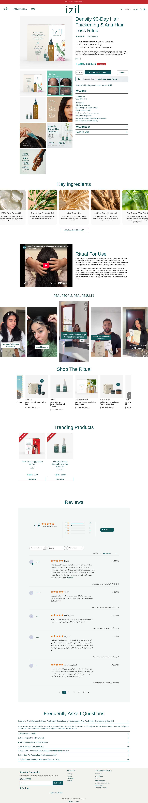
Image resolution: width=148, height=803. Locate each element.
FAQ (96, 778)
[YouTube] (28, 788)
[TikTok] (25, 788)
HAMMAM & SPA (20, 9)
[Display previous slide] (2, 331)
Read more (70, 577)
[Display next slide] (145, 331)
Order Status (99, 776)
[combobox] (56, 548)
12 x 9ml (60, 470)
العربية (135, 9)
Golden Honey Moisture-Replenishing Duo (111, 401)
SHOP (6, 9)
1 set (78, 58)
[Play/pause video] (86, 309)
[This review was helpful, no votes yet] (112, 584)
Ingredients (70, 778)
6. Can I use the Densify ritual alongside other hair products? (43, 751)
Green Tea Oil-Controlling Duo (33, 400)
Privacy (71, 801)
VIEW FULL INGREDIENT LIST (74, 230)
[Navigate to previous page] (59, 692)
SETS (33, 9)
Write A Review (107, 530)
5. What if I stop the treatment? (31, 746)
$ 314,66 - (98, 73)
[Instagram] (23, 788)
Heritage (69, 774)
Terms (77, 801)
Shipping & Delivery (101, 788)
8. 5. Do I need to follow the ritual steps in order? (39, 759)
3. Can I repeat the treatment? (31, 738)
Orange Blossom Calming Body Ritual (85, 400)
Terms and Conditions (102, 783)
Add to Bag (32, 479)
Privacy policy (99, 785)
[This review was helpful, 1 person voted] (113, 628)
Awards (69, 781)
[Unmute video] (86, 304)
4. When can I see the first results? (33, 742)
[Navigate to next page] (88, 692)
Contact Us (98, 774)
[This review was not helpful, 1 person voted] (117, 683)
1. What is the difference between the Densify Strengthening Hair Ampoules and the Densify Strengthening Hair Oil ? (66, 721)
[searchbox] (36, 548)
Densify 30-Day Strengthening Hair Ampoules (59, 401)
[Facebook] (21, 788)
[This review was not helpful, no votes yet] (116, 584)
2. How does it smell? (27, 734)
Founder (69, 776)
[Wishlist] (43, 434)
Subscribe (58, 783)
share (121, 72)
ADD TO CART (36, 408)
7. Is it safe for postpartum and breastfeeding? (37, 755)
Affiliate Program (100, 781)
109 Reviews (92, 36)
